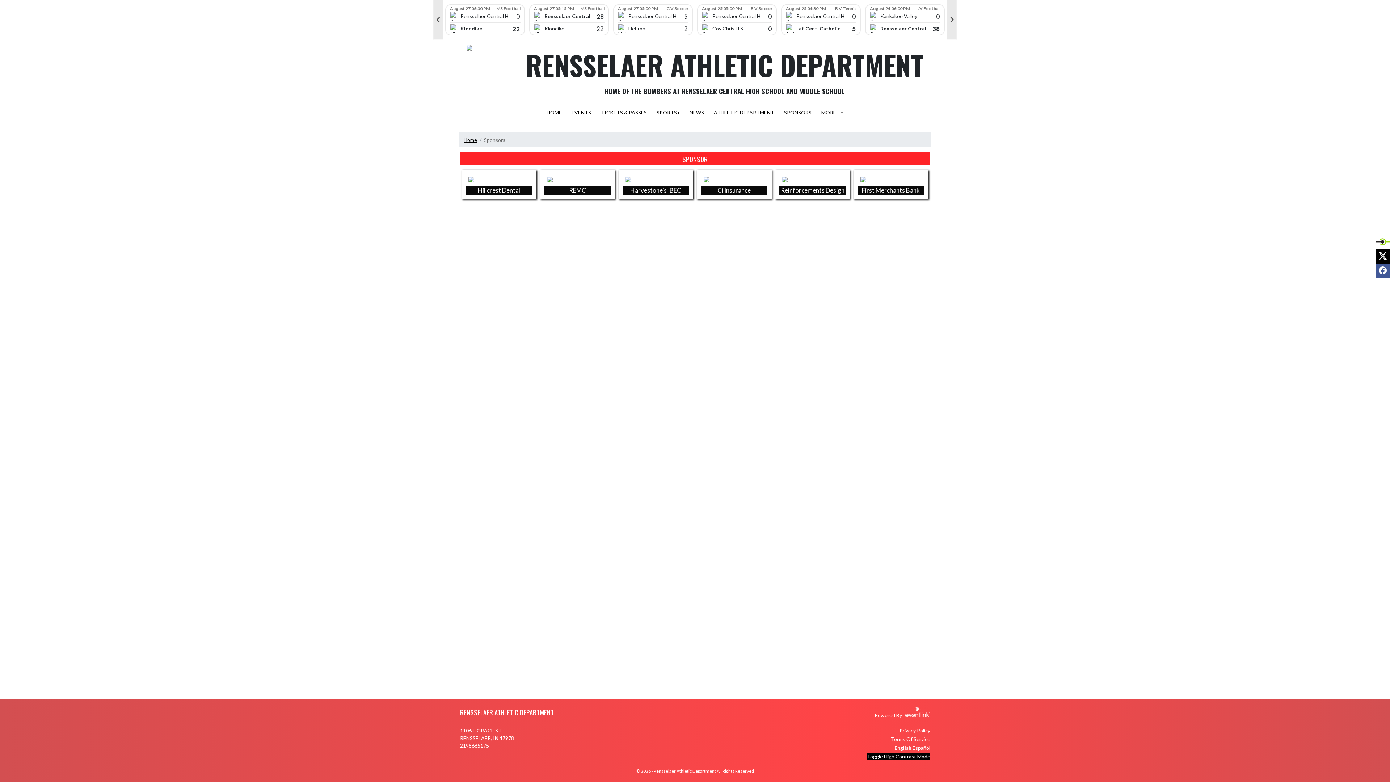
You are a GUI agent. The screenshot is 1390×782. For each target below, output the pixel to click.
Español (921, 748)
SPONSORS (798, 112)
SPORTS (667, 112)
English (902, 748)
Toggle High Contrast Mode (898, 756)
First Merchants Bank (891, 190)
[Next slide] (952, 20)
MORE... (830, 112)
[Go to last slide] (438, 20)
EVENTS (581, 112)
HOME (554, 112)
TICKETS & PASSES (624, 112)
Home (470, 140)
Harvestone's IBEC (655, 190)
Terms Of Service (910, 739)
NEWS (697, 112)
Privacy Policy (915, 730)
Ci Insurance (734, 190)
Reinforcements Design (812, 190)
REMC (577, 190)
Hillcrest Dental (499, 190)
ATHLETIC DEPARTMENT (744, 112)
